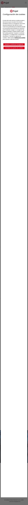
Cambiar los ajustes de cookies (14, 48)
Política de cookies (20, 38)
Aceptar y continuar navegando (14, 44)
